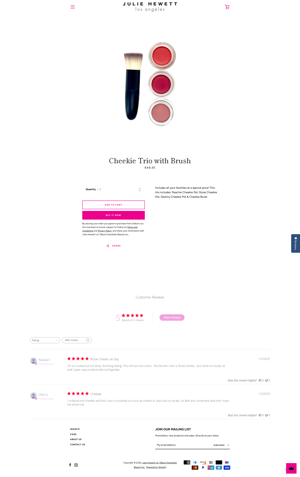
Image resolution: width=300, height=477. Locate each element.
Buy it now (113, 215)
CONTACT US (77, 444)
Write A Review (172, 317)
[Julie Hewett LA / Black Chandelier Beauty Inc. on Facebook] (70, 464)
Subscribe (219, 445)
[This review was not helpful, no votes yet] (266, 380)
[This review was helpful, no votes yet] (260, 380)
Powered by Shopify (156, 467)
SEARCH (75, 429)
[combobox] (45, 340)
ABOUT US (76, 439)
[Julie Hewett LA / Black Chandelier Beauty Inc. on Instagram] (76, 464)
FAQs (73, 434)
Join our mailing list (173, 429)
